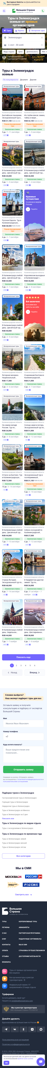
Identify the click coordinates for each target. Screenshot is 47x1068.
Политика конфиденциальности (16, 1044)
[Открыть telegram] (6, 1029)
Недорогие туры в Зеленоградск (16, 806)
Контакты (6, 945)
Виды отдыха (9, 52)
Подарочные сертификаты (30, 939)
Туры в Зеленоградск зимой (14, 839)
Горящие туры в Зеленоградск (15, 802)
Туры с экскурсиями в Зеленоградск (17, 828)
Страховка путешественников (32, 950)
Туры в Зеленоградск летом (14, 847)
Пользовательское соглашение (15, 1040)
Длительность (32, 52)
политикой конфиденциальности (30, 779)
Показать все (8, 819)
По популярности (10, 80)
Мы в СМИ (23, 945)
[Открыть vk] (15, 1029)
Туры (9, 31)
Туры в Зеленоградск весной (14, 843)
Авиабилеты (24, 927)
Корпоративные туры (28, 922)
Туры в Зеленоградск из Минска (16, 810)
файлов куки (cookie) (25, 1059)
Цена (20, 52)
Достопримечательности (29, 956)
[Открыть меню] (4, 11)
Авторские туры (38, 31)
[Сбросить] (41, 37)
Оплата (5, 950)
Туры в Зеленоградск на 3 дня (15, 814)
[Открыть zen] (32, 1029)
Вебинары (6, 962)
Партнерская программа (29, 933)
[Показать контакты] (43, 11)
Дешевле (24, 80)
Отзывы (5, 956)
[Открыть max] (41, 1029)
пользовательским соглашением (15, 781)
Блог (4, 939)
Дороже (33, 80)
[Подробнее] (24, 980)
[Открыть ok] (24, 1029)
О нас (4, 933)
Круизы (21, 31)
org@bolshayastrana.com (22, 1001)
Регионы (5, 927)
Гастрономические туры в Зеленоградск (19, 798)
